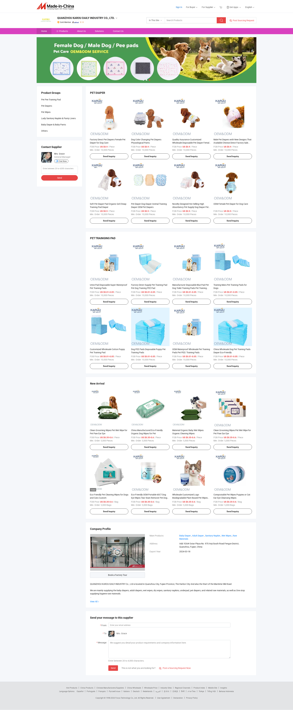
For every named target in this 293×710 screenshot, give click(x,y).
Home (44, 31)
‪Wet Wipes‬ (226, 535)
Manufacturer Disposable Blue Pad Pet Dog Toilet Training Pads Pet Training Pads (190, 288)
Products (63, 31)
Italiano (126, 691)
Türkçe (201, 691)
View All (93, 601)
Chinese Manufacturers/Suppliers (110, 688)
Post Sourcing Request (243, 20)
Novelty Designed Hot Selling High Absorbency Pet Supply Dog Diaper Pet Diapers (190, 207)
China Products (86, 688)
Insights (223, 688)
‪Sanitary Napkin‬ (212, 535)
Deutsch (136, 691)
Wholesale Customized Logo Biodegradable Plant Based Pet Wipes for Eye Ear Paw (190, 497)
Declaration (178, 698)
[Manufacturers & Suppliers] (56, 6)
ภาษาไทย (191, 691)
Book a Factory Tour (117, 574)
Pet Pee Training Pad (51, 99)
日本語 (175, 691)
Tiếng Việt (211, 691)
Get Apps (234, 7)
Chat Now (62, 161)
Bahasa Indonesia (226, 691)
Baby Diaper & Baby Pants (53, 124)
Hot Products (71, 688)
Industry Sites (166, 688)
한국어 (166, 691)
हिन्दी (182, 691)
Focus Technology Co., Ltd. (126, 698)
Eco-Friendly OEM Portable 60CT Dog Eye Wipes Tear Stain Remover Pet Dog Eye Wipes (149, 497)
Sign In (179, 7)
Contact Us (118, 31)
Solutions (99, 31)
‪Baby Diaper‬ (185, 535)
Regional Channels (182, 688)
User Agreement (163, 698)
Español (80, 691)
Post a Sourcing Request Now (175, 668)
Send (113, 668)
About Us (81, 31)
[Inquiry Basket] (221, 7)
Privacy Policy (192, 698)
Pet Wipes (46, 112)
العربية (158, 691)
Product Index (199, 688)
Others (44, 130)
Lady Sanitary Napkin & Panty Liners (58, 118)
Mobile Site (212, 688)
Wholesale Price (150, 688)
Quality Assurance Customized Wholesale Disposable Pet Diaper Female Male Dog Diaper (191, 142)
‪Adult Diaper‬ (198, 535)
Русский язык (114, 691)
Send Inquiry (109, 156)
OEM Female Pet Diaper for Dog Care (230, 203)
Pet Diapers (46, 105)
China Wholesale (134, 688)
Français (102, 691)
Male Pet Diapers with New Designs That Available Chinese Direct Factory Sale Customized (232, 142)
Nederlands (147, 691)
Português (91, 691)
